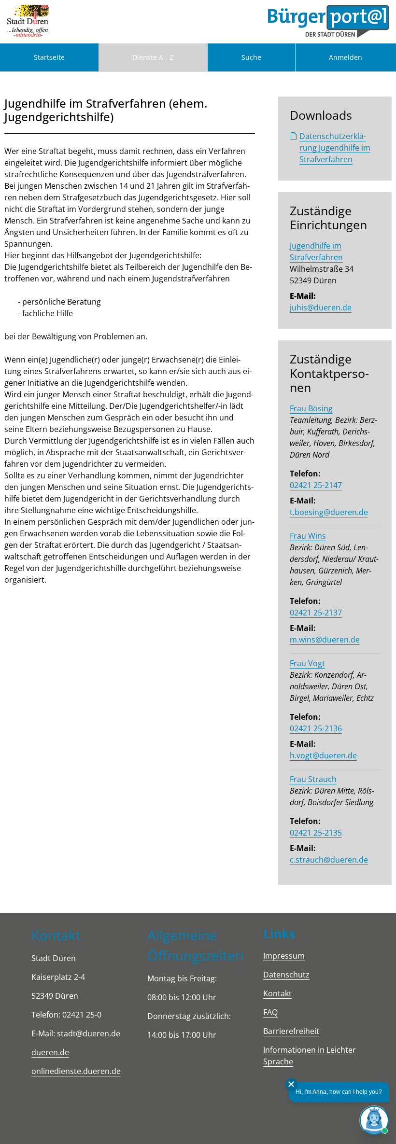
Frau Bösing (311, 408)
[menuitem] (49, 57)
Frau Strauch (313, 779)
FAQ (270, 1012)
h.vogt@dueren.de (323, 755)
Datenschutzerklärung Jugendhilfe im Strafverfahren (334, 148)
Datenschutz (286, 974)
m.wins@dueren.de (325, 639)
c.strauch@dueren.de (329, 859)
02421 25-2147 (316, 485)
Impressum (284, 955)
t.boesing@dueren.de (329, 512)
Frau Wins (308, 535)
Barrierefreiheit (291, 1031)
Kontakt (277, 993)
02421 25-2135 (316, 832)
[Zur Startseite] (28, 22)
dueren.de (50, 1052)
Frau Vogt (307, 663)
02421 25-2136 (316, 728)
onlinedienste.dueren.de (76, 1071)
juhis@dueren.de (321, 307)
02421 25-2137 (316, 612)
